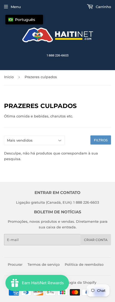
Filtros (101, 140)
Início (9, 77)
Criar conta (96, 240)
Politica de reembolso (84, 264)
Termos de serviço (44, 264)
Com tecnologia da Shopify (72, 282)
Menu (16, 7)
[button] (24, 19)
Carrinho (103, 7)
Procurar (15, 264)
